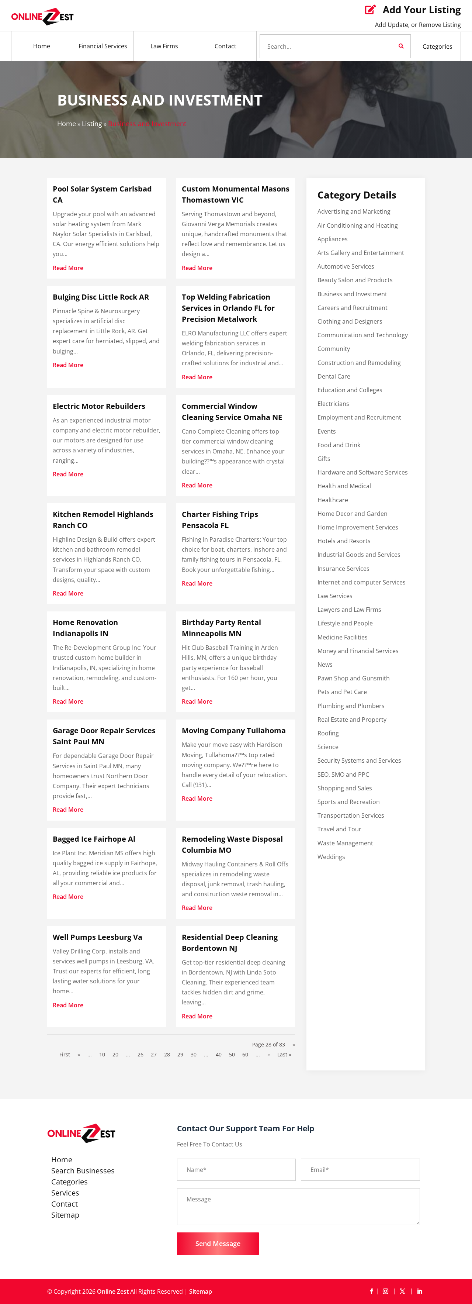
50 (232, 1054)
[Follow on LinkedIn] (419, 1291)
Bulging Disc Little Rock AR (101, 297)
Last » (284, 1054)
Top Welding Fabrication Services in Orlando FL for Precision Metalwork (228, 308)
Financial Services (103, 46)
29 (180, 1054)
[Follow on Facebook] (371, 1291)
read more (68, 268)
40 (219, 1054)
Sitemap (65, 1216)
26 (140, 1054)
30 (194, 1054)
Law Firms (164, 46)
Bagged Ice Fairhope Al (94, 839)
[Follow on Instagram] (387, 1291)
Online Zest (113, 1291)
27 (154, 1054)
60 (245, 1054)
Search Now (388, 46)
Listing (92, 123)
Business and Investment (147, 123)
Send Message (217, 1243)
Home (41, 46)
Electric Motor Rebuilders (99, 406)
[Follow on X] (404, 1291)
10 (102, 1054)
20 (115, 1054)
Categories (437, 46)
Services (65, 1194)
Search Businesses (83, 1172)
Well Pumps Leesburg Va (97, 937)
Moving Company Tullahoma (234, 730)
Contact (225, 46)
